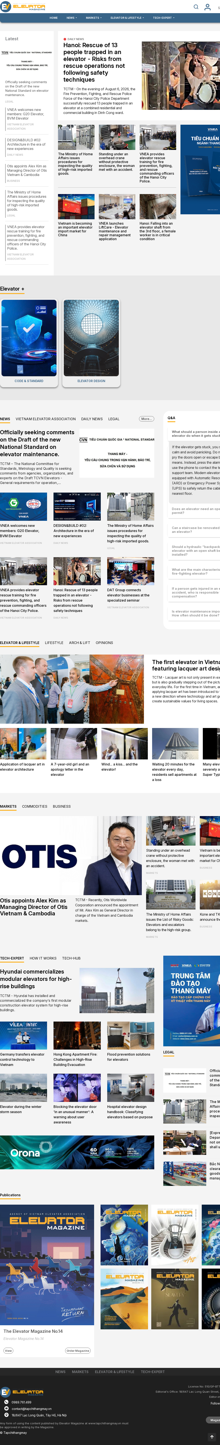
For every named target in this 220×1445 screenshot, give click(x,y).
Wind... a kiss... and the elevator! (119, 766)
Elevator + (12, 289)
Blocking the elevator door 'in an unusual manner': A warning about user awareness (75, 1114)
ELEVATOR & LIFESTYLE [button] (126, 17)
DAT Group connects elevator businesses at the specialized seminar (128, 595)
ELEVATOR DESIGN (91, 381)
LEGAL (113, 419)
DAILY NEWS (76, 39)
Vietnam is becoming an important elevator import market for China (75, 229)
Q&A (171, 418)
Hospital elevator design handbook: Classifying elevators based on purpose (130, 1111)
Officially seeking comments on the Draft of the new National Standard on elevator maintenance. (27, 88)
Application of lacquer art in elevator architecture (22, 766)
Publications (10, 1195)
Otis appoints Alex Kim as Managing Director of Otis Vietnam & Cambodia (27, 170)
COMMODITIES (34, 806)
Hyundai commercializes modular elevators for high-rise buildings (36, 978)
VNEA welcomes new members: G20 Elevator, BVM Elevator (25, 113)
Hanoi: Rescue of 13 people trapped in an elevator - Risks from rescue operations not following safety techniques (94, 62)
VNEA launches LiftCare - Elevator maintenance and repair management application (115, 231)
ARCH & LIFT (79, 643)
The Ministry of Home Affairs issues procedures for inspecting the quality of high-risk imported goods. (26, 201)
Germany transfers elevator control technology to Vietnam (22, 1059)
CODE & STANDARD (29, 381)
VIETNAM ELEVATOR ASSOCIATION (46, 419)
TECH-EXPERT (12, 958)
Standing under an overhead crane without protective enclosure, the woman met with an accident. (117, 162)
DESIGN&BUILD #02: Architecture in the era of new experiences (26, 144)
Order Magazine (78, 1350)
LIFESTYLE (54, 643)
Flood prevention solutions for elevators (128, 1057)
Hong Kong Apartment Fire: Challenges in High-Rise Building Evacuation (75, 1059)
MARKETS (8, 806)
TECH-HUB (71, 958)
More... (146, 419)
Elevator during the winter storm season (20, 1109)
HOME (54, 17)
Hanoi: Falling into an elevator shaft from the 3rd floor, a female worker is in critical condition (158, 231)
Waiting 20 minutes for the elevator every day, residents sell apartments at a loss (174, 772)
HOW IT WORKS (43, 958)
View (8, 1350)
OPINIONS (104, 643)
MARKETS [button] (93, 17)
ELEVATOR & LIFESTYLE (19, 643)
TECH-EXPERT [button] (163, 17)
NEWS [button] (71, 17)
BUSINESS (62, 806)
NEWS (5, 419)
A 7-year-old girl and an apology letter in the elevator (70, 769)
